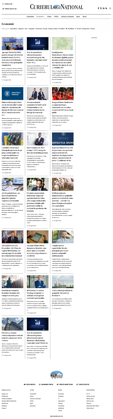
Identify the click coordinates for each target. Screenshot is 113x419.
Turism (92, 29)
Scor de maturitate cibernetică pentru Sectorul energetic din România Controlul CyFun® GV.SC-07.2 (37, 57)
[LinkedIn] (103, 8)
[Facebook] (98, 8)
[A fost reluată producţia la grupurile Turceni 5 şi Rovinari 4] (63, 281)
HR (66, 29)
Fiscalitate (62, 29)
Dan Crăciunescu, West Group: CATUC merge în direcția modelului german (37, 150)
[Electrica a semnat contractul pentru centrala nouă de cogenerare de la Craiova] (12, 324)
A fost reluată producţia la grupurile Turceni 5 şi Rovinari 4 (62, 293)
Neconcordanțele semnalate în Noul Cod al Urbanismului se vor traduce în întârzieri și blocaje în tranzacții (36, 107)
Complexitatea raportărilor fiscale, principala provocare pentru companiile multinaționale (60, 250)
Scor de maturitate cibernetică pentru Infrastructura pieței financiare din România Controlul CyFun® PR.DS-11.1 (37, 338)
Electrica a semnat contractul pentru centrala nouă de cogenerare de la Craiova (12, 337)
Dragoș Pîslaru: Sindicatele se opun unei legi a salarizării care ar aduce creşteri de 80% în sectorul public (62, 107)
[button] (14, 4)
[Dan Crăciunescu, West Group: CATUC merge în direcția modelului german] (37, 138)
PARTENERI (91, 390)
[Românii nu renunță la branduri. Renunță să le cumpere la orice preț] (12, 281)
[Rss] (106, 8)
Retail (79, 29)
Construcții (38, 29)
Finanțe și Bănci (53, 29)
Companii (31, 29)
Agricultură (13, 29)
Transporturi (85, 29)
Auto (25, 29)
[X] (100, 8)
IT (75, 29)
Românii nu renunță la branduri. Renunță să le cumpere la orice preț (11, 293)
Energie (45, 29)
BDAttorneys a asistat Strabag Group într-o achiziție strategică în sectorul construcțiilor (35, 294)
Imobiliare (71, 29)
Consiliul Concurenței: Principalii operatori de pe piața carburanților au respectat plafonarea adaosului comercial (12, 152)
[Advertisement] (94, 65)
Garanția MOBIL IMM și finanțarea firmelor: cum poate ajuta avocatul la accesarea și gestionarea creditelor (37, 250)
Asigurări (21, 29)
